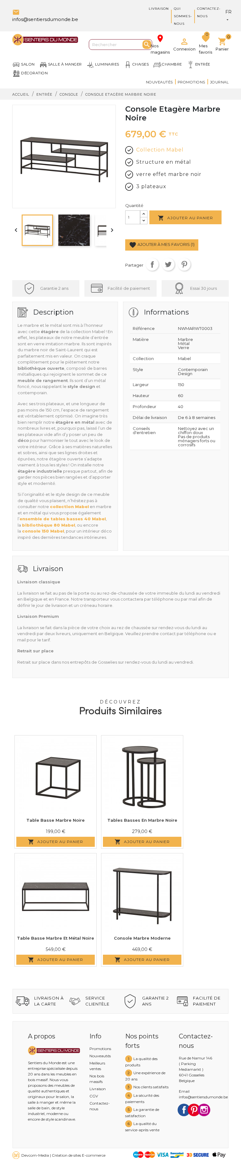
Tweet (168, 264)
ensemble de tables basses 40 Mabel (62, 518)
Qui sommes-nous (183, 16)
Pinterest (184, 264)
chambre (172, 64)
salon (28, 64)
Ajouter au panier (185, 218)
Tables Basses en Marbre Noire (142, 820)
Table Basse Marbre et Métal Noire (55, 938)
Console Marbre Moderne (142, 938)
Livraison (159, 9)
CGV (93, 1096)
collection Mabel (69, 506)
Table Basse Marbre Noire (55, 820)
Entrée (202, 64)
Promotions (191, 82)
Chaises (140, 64)
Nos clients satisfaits (151, 1087)
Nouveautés (159, 82)
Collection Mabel (160, 150)
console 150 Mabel (43, 530)
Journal (219, 82)
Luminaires (107, 64)
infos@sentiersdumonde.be (203, 1097)
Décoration (34, 73)
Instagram (204, 1110)
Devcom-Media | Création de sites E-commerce (63, 1155)
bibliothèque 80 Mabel (48, 525)
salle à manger (65, 64)
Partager (152, 264)
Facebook (184, 1110)
